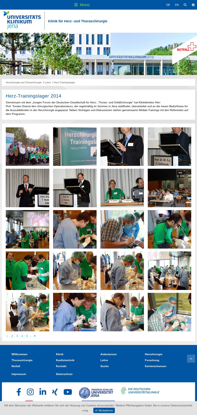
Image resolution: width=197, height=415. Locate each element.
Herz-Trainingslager (64, 82)
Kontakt (61, 366)
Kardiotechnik (65, 360)
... (31, 335)
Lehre (48, 82)
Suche (104, 366)
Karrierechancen (155, 366)
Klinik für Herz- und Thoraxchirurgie (77, 21)
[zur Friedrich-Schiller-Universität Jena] (96, 392)
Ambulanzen (108, 354)
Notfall (16, 366)
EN (177, 4)
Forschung (152, 360)
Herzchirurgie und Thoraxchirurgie (24, 82)
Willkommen (20, 354)
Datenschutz (64, 374)
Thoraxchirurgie (22, 360)
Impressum (19, 374)
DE (168, 4)
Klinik (59, 354)
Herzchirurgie (153, 354)
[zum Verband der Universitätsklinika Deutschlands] (140, 392)
